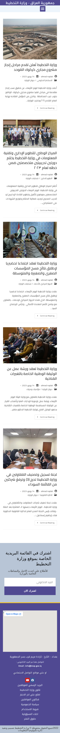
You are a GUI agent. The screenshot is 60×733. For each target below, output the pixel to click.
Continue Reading (44, 108)
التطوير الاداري (46, 178)
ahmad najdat (47, 76)
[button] (42, 9)
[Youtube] (27, 680)
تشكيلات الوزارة (32, 178)
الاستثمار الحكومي (44, 80)
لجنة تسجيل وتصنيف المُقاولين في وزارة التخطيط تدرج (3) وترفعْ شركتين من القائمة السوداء (30, 479)
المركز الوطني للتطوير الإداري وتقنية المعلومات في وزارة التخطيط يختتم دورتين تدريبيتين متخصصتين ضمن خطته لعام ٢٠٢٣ (30, 160)
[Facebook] (32, 680)
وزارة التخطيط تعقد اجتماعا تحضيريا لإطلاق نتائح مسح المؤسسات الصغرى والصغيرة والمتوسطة (31, 268)
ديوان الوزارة (29, 80)
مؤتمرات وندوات (33, 389)
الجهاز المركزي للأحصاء (43, 284)
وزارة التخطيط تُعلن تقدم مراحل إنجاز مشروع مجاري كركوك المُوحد (30, 67)
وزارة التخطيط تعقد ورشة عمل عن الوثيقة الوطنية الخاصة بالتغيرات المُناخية (32, 373)
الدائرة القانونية (46, 495)
